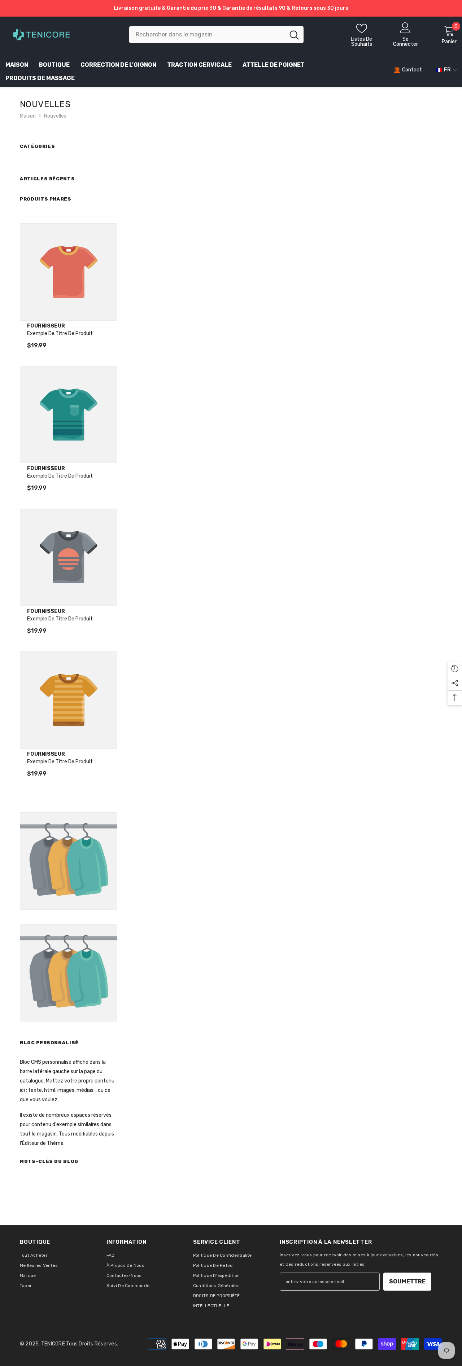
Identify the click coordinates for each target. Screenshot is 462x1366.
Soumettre (407, 1281)
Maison (28, 116)
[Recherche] (216, 34)
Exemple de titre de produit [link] (60, 333)
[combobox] (207, 34)
